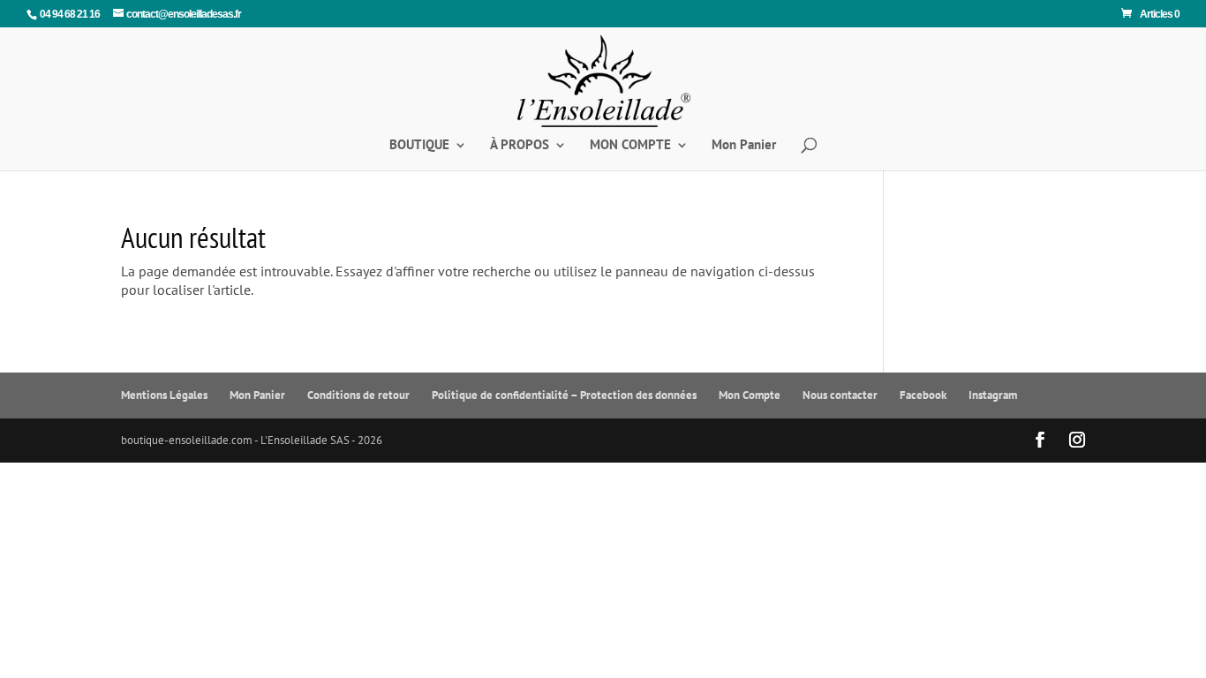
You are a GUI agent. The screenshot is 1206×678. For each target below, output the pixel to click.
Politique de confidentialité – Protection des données (564, 395)
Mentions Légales (164, 395)
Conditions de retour (358, 395)
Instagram (993, 395)
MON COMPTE (630, 146)
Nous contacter (840, 395)
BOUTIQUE (419, 146)
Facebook (923, 395)
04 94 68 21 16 (70, 14)
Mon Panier (744, 146)
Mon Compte (749, 395)
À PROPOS (519, 146)
